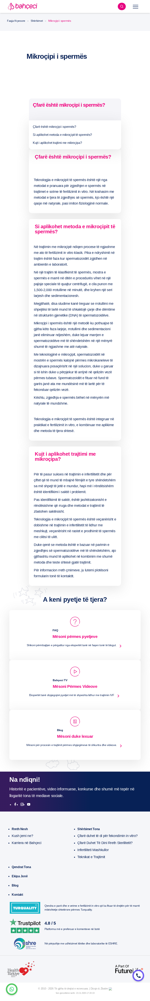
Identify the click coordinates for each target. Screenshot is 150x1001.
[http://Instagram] (22, 804)
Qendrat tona (21, 867)
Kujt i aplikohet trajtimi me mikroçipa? (57, 142)
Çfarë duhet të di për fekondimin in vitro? (107, 836)
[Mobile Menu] (135, 6)
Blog (15, 885)
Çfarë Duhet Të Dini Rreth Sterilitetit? (105, 843)
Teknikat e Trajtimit (91, 857)
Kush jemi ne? (22, 836)
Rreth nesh (20, 829)
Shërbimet (37, 20)
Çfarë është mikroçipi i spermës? (54, 126)
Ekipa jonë (20, 876)
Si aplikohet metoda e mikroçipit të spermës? (62, 134)
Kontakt (17, 894)
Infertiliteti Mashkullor (93, 850)
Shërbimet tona (88, 829)
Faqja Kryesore (16, 20)
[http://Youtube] (29, 804)
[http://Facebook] (15, 804)
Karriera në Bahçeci (26, 843)
